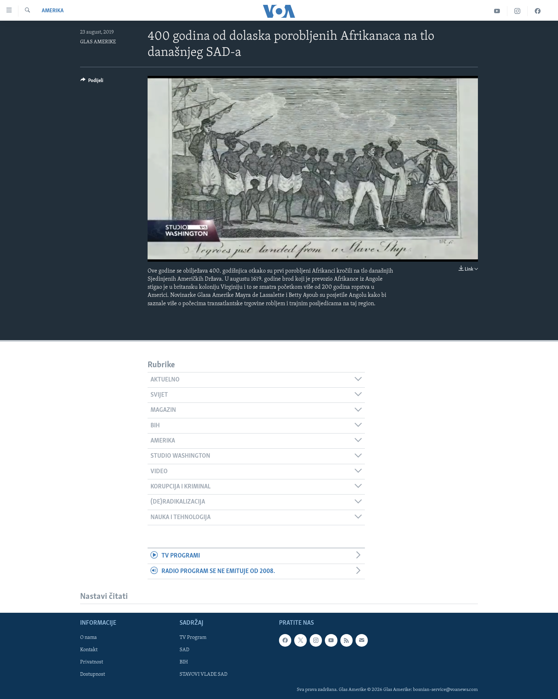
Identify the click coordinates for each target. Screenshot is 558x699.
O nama (88, 637)
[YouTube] (497, 11)
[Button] (91, 82)
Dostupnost (92, 674)
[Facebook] (538, 11)
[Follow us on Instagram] (316, 640)
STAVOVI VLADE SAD (203, 674)
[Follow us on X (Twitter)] (300, 640)
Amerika (53, 11)
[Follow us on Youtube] (331, 640)
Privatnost (91, 662)
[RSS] (346, 640)
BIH (184, 662)
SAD (184, 649)
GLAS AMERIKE (98, 42)
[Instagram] (517, 11)
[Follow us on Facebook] (285, 640)
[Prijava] (362, 640)
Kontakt (89, 649)
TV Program (193, 637)
